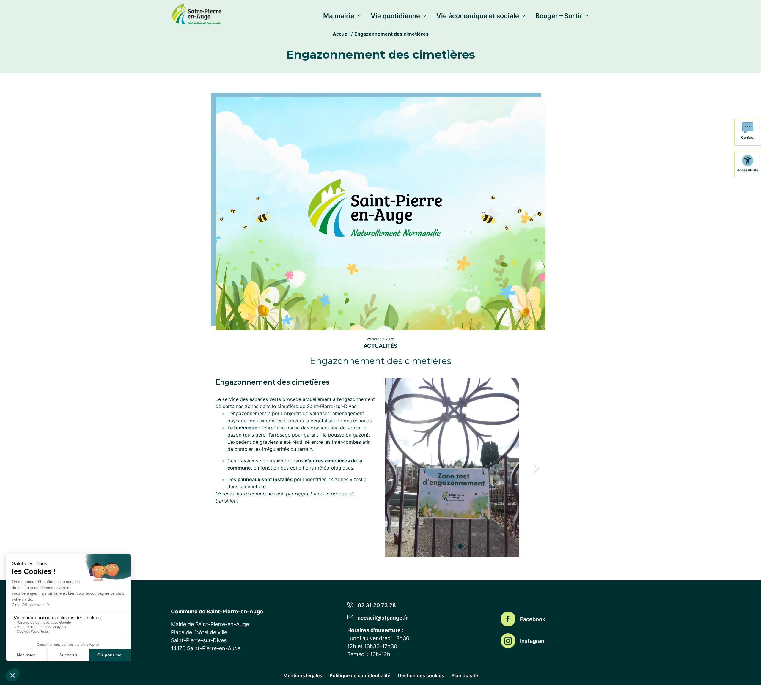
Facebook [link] (532, 619)
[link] (196, 13)
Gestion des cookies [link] (421, 675)
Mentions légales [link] (302, 675)
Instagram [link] (533, 641)
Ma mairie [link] (338, 16)
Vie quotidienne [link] (395, 16)
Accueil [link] (341, 34)
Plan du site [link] (465, 675)
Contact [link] (747, 137)
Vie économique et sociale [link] (477, 16)
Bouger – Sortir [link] (558, 16)
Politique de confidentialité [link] (360, 675)
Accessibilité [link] (747, 170)
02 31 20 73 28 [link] (377, 605)
